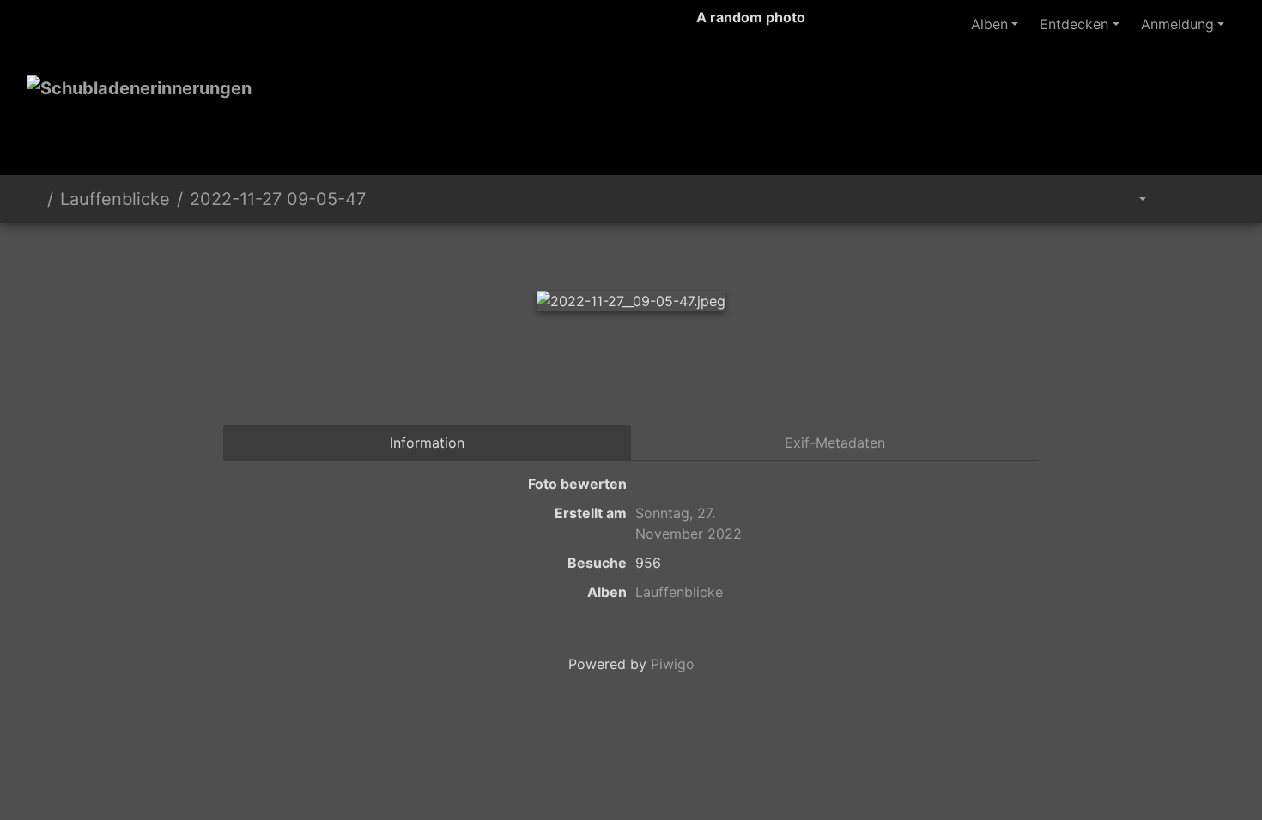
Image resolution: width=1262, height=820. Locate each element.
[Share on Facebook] (601, 378)
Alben (989, 24)
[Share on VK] (737, 378)
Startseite (33, 199)
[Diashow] (1177, 199)
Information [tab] (427, 442)
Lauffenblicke (115, 199)
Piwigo (673, 663)
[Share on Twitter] (530, 378)
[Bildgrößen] (1130, 199)
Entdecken (1074, 24)
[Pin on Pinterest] (671, 378)
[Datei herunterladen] (1215, 199)
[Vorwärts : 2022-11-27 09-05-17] (689, 252)
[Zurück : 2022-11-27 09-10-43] (572, 252)
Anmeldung (1177, 24)
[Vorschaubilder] (631, 252)
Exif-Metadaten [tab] (835, 442)
